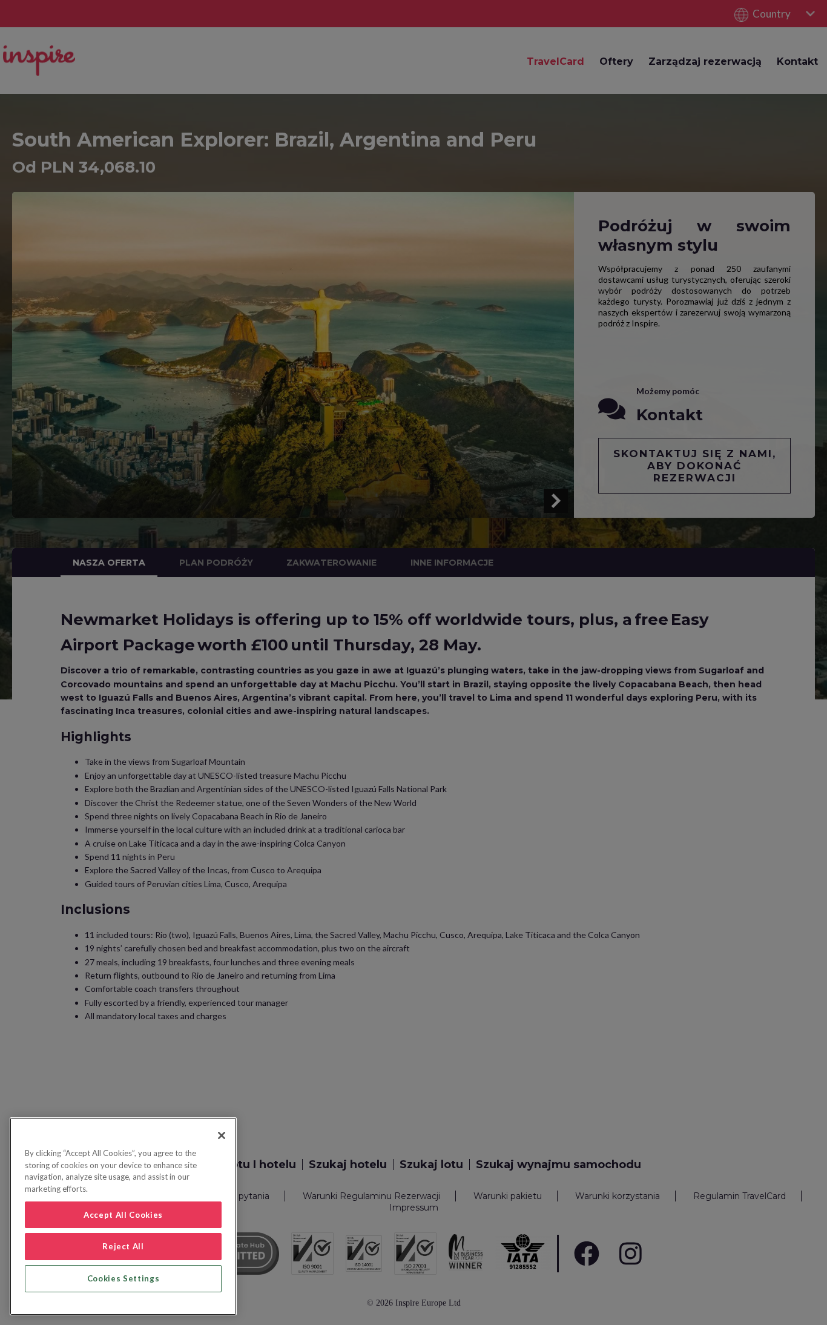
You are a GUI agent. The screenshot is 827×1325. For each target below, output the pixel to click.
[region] (123, 1216)
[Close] (221, 1135)
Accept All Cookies (123, 1215)
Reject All (123, 1246)
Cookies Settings (123, 1278)
